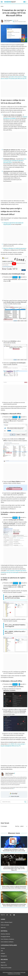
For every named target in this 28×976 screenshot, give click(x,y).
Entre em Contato (5, 925)
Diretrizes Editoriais (5, 934)
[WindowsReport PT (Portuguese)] (10, 2)
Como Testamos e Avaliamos (7, 939)
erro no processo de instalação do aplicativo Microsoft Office (14, 160)
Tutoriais (3, 948)
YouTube (14, 914)
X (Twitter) (10, 914)
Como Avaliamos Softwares (7, 942)
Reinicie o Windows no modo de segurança (14, 248)
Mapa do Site (4, 965)
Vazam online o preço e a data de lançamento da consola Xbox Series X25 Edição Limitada (14, 887)
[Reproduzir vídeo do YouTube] (14, 263)
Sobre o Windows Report (6, 922)
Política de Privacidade (6, 967)
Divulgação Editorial (5, 936)
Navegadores (4, 956)
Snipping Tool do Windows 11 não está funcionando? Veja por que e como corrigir (14, 850)
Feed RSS (3, 962)
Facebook (7, 914)
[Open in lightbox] (15, 314)
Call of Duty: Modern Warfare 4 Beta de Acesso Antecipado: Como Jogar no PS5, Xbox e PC (14, 868)
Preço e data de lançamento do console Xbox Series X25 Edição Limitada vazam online (14, 905)
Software (3, 953)
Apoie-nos (3, 927)
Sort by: (17, 826)
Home (2, 6)
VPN (2, 951)
